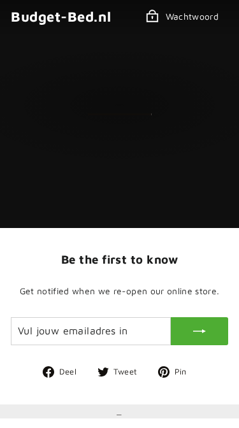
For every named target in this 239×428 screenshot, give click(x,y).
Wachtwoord (192, 16)
